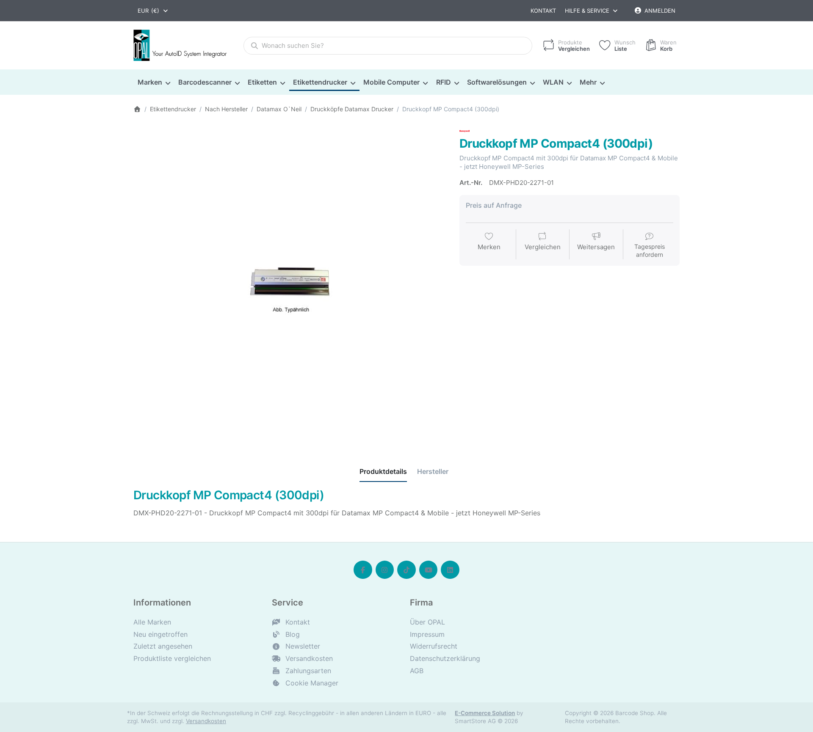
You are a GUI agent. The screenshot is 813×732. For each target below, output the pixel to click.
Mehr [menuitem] (588, 82)
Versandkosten (206, 721)
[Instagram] (385, 570)
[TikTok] (406, 570)
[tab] (383, 471)
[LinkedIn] (450, 570)
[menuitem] (153, 82)
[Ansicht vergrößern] (290, 282)
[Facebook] (363, 570)
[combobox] (153, 11)
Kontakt (543, 10)
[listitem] (290, 282)
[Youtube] (428, 570)
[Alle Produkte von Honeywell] (464, 131)
